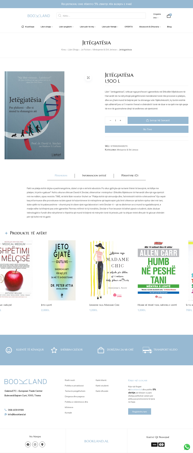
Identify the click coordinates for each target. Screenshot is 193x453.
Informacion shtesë (94, 175)
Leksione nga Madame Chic (104, 304)
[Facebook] (28, 444)
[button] (88, 77)
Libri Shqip (73, 49)
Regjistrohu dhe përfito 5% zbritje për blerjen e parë (96, 4)
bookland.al (136, 389)
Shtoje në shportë (160, 120)
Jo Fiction (86, 49)
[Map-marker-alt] (42, 444)
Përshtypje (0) (129, 175)
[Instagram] (35, 444)
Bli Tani (147, 129)
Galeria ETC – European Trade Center (24, 390)
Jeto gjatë (46, 304)
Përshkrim (61, 175)
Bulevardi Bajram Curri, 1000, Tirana (23, 395)
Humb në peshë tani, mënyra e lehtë (157, 304)
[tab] (61, 176)
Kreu (63, 49)
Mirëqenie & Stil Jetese (105, 49)
